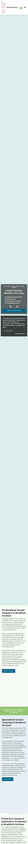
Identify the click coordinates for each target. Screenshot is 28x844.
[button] (25, 7)
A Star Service (12, 7)
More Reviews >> (20, 333)
